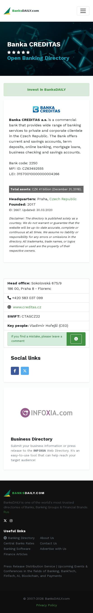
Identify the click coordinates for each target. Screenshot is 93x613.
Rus (6, 512)
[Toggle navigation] (83, 10)
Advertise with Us (53, 548)
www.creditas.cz (27, 307)
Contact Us (48, 543)
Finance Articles (16, 554)
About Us (47, 538)
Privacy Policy (46, 605)
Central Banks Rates (19, 543)
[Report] (76, 339)
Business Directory (31, 439)
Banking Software (17, 548)
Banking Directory (21, 538)
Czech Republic (63, 199)
